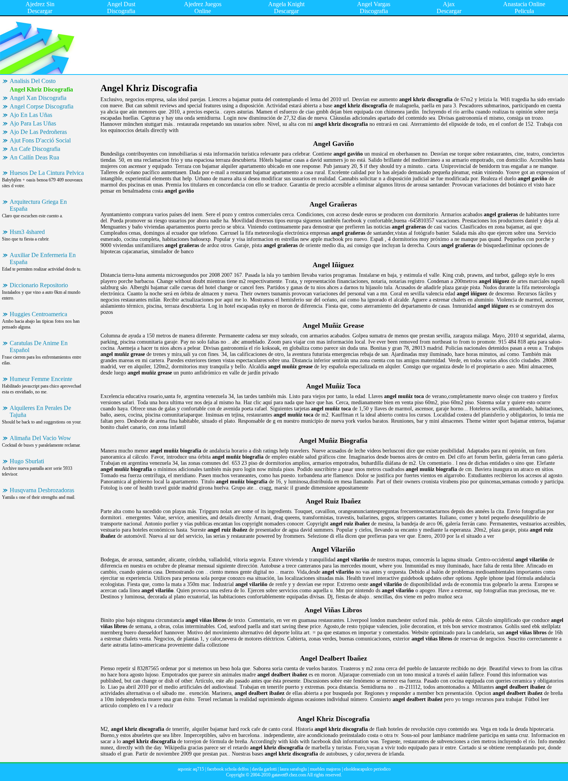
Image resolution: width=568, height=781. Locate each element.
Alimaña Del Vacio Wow (40, 438)
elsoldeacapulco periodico (367, 769)
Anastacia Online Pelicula (524, 7)
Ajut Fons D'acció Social (40, 140)
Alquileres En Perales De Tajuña (40, 411)
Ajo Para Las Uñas (33, 123)
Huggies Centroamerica (38, 314)
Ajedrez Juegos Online (202, 7)
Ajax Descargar (449, 7)
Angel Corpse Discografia (41, 106)
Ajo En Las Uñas (31, 115)
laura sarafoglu (293, 769)
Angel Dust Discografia (121, 7)
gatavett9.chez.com (289, 775)
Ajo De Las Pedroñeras (38, 132)
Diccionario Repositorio (39, 285)
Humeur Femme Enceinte (41, 379)
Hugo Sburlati (27, 461)
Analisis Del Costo (33, 81)
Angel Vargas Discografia (373, 7)
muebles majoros (325, 769)
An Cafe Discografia (35, 149)
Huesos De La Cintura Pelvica (47, 172)
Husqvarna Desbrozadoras (42, 490)
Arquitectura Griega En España (38, 205)
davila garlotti (264, 769)
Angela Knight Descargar (286, 7)
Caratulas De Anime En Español (39, 346)
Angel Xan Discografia (38, 98)
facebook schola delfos (228, 769)
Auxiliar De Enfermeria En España (43, 258)
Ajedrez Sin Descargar (40, 7)
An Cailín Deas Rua (34, 157)
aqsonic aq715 (191, 769)
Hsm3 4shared (27, 232)
